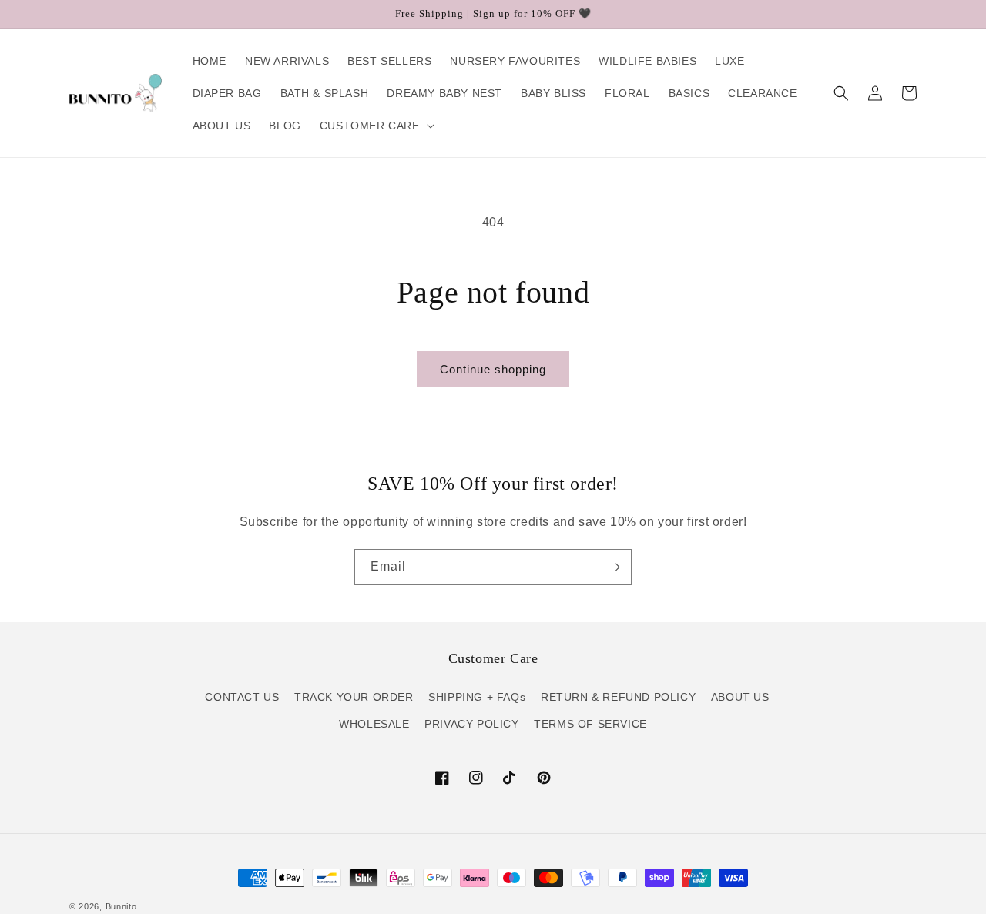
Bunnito (121, 906)
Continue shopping (493, 369)
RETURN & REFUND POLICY (618, 697)
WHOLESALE (374, 724)
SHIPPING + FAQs (476, 697)
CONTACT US (242, 697)
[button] (375, 125)
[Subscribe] (614, 567)
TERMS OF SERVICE (590, 724)
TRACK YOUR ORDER (354, 697)
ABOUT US (740, 697)
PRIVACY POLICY (471, 724)
